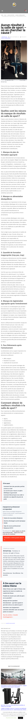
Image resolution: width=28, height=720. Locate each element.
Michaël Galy (4, 36)
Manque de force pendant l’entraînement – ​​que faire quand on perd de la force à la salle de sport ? (13, 603)
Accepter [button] (20, 717)
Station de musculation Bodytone (13, 518)
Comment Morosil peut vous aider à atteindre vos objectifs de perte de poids (14, 497)
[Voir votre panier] (26, 11)
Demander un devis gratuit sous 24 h (14, 538)
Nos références (16, 573)
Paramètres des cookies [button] (11, 717)
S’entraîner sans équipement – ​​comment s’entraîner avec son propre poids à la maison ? (13, 610)
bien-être (8, 623)
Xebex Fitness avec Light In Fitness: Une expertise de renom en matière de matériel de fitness (14, 591)
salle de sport (12, 623)
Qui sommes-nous (7, 573)
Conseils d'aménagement (5, 38)
